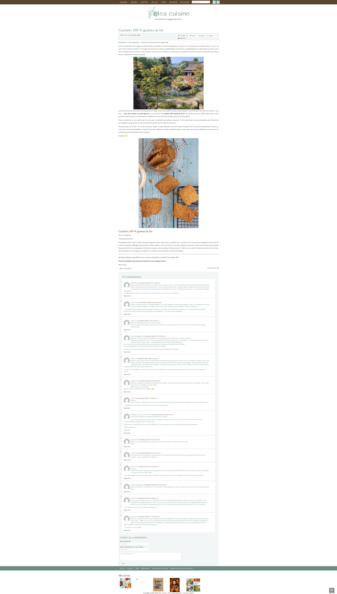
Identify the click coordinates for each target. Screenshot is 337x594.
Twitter (193, 35)
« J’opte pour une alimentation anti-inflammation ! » (195, 46)
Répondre (127, 296)
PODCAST (134, 2)
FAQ (137, 568)
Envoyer (123, 563)
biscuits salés (135, 35)
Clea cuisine (162, 593)
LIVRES (163, 2)
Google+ (211, 35)
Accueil (122, 568)
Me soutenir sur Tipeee (160, 568)
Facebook (202, 35)
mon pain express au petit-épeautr (136, 114)
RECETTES (144, 2)
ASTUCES (154, 2)
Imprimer (182, 38)
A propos (130, 568)
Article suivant (212, 268)
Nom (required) (125, 541)
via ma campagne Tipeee (157, 261)
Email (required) (131, 547)
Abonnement (145, 568)
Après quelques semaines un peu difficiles (155, 52)
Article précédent (126, 268)
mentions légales (188, 593)
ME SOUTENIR (184, 2)
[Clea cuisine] (168, 13)
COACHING (123, 2)
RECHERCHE (173, 2)
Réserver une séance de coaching (181, 568)
